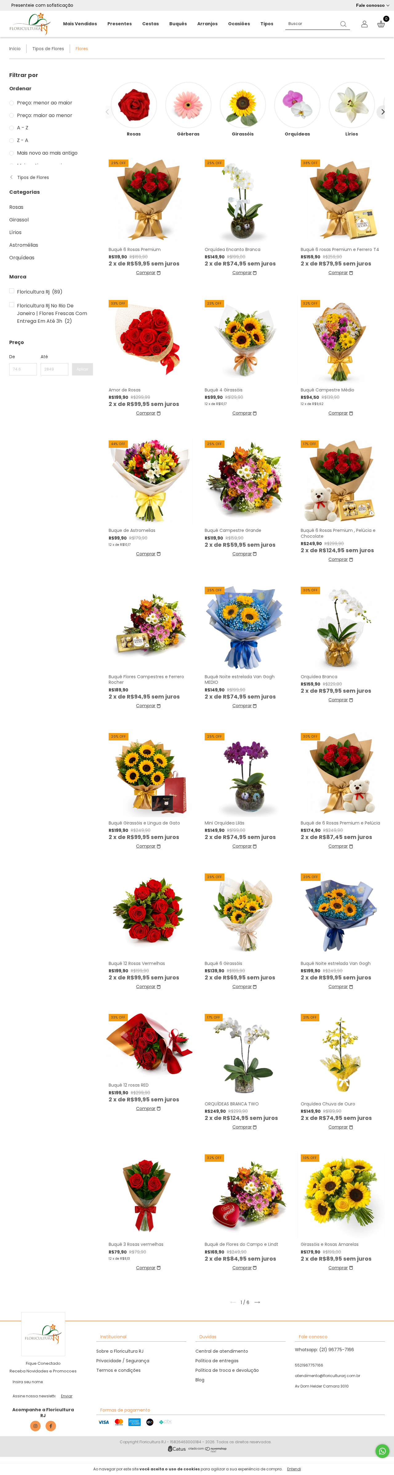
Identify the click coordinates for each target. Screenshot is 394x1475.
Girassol (19, 219)
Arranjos (207, 24)
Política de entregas (217, 1361)
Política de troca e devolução (227, 1370)
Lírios (15, 232)
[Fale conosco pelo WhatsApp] (382, 1451)
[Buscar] (344, 23)
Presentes (119, 24)
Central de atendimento (221, 1351)
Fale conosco (370, 5)
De (12, 357)
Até (44, 357)
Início (15, 48)
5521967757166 (309, 1365)
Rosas (16, 207)
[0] (379, 24)
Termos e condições (118, 1370)
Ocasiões (239, 24)
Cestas (150, 24)
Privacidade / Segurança (122, 1361)
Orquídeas (21, 257)
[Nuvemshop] (207, 1451)
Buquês (178, 24)
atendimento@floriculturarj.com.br (327, 1375)
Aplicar (82, 369)
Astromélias (23, 245)
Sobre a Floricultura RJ (119, 1351)
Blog (199, 1380)
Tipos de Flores (48, 48)
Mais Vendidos (80, 24)
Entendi (294, 1469)
